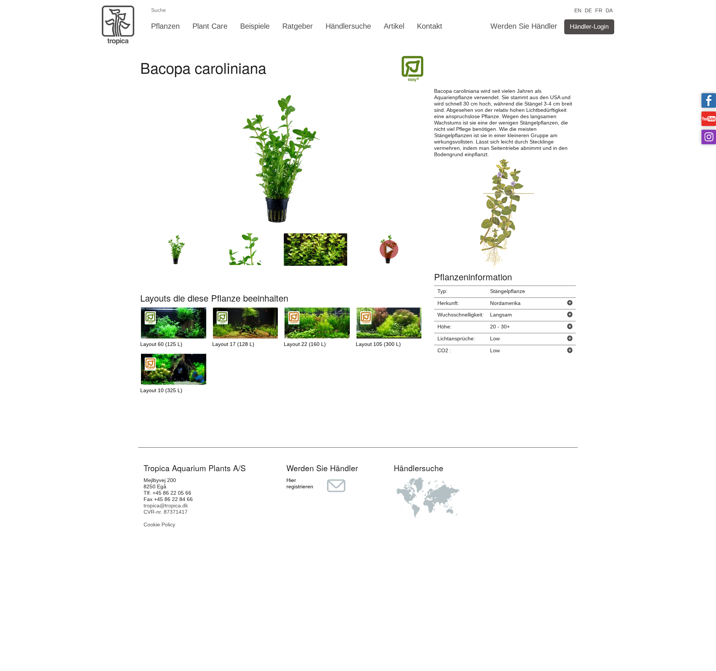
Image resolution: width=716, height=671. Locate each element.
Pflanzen (165, 26)
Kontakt (429, 26)
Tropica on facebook (708, 100)
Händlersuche (348, 26)
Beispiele (255, 26)
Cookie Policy (159, 524)
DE (588, 9)
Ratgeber (297, 26)
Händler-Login (589, 26)
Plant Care (209, 26)
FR (598, 9)
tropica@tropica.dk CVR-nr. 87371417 (166, 509)
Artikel (394, 26)
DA (609, 9)
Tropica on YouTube (708, 118)
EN (577, 9)
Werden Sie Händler (523, 26)
